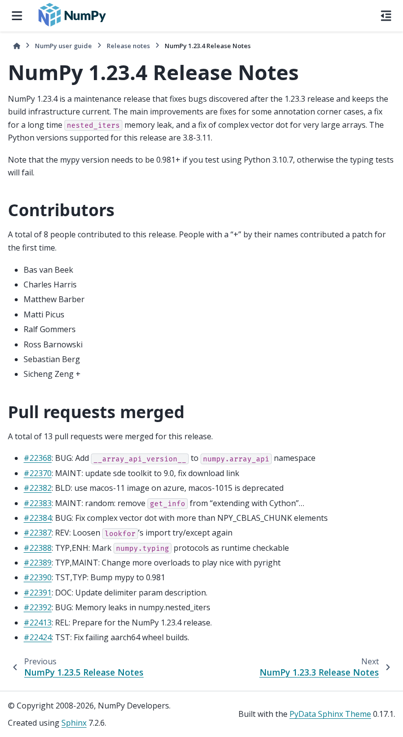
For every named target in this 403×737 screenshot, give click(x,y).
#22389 (38, 562)
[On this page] (386, 15)
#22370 (38, 473)
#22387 (38, 532)
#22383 (38, 503)
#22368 (38, 458)
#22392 (38, 607)
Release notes (128, 45)
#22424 (38, 637)
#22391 (38, 592)
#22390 (38, 577)
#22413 (38, 622)
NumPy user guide (63, 45)
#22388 (38, 547)
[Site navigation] (17, 15)
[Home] (16, 46)
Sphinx (73, 722)
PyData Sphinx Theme (330, 714)
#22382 (38, 487)
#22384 (38, 517)
